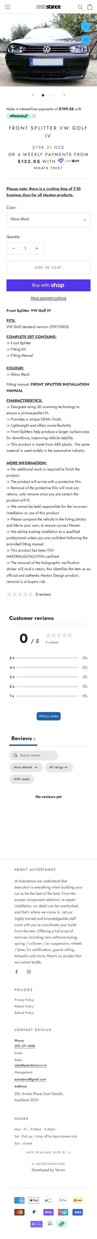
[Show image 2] (48, 95)
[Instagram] (29, 971)
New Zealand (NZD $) (46, 1152)
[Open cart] (90, 6)
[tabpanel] (48, 803)
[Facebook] (16, 971)
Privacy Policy (24, 999)
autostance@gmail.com (30, 1079)
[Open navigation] (7, 7)
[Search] (80, 6)
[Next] (64, 95)
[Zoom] (85, 26)
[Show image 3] (54, 95)
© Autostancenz (48, 1164)
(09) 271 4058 (25, 1046)
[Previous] (33, 95)
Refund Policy (24, 1006)
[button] (48, 658)
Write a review (48, 716)
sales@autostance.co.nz (31, 1065)
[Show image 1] (43, 95)
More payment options (48, 297)
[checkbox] (21, 779)
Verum (60, 1170)
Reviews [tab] (23, 738)
